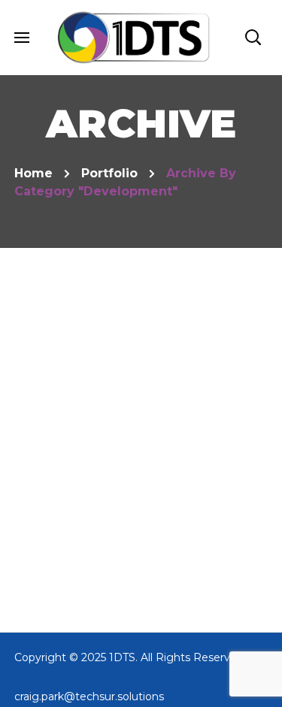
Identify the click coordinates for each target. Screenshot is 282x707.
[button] (253, 38)
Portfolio (109, 173)
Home (33, 173)
